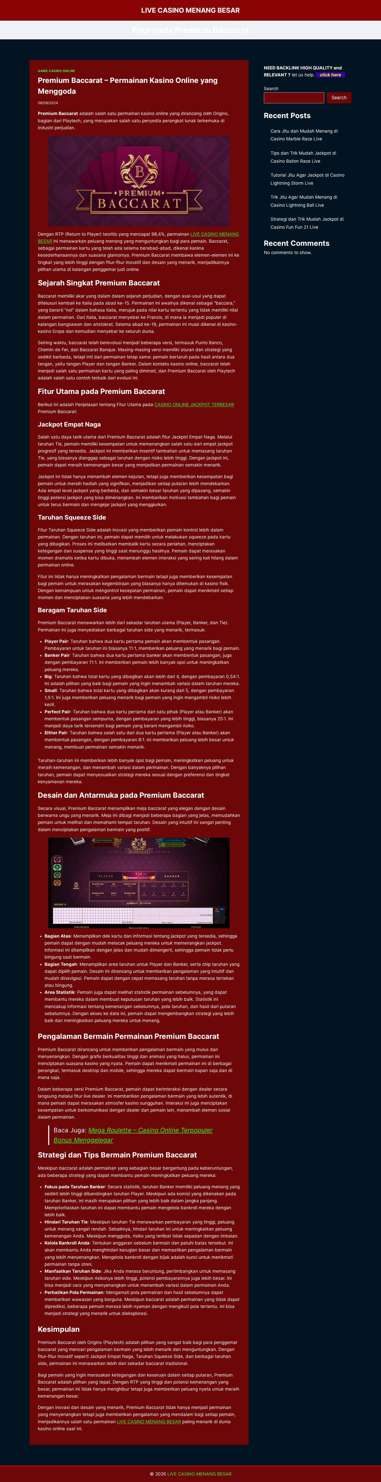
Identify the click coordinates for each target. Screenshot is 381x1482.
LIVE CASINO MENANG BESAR (199, 1474)
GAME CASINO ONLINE (56, 71)
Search (271, 88)
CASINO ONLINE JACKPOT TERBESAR (194, 404)
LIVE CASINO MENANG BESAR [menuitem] (149, 1421)
